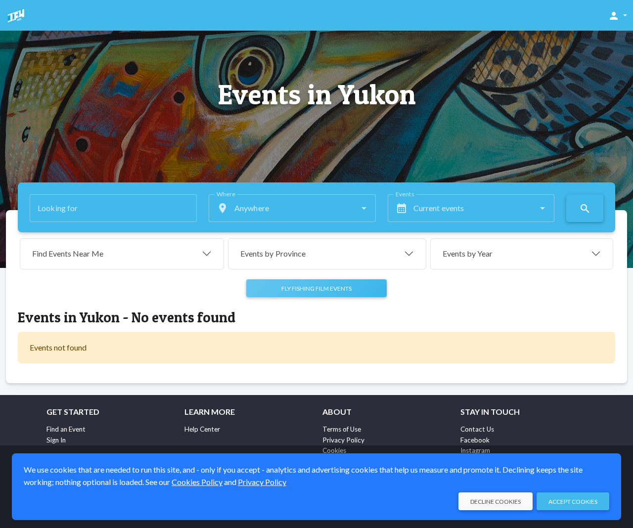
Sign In (56, 440)
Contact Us (477, 429)
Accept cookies (572, 501)
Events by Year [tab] (468, 253)
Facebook (475, 440)
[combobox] (292, 208)
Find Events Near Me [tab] (67, 253)
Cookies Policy (197, 481)
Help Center (202, 429)
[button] (617, 15)
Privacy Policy (343, 440)
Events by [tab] (273, 253)
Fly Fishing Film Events (316, 288)
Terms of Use (341, 429)
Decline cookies (495, 501)
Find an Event (66, 429)
